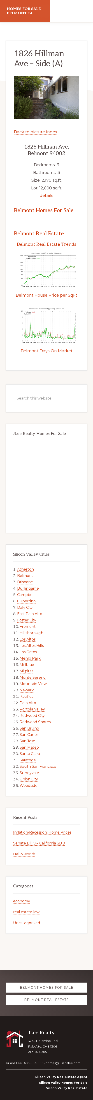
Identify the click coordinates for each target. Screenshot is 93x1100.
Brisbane (25, 582)
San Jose (27, 741)
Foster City (26, 620)
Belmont (25, 576)
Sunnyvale (29, 773)
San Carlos (29, 735)
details (46, 195)
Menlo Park (30, 658)
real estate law (26, 912)
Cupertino (26, 601)
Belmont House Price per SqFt (46, 295)
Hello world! (24, 854)
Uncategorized (26, 923)
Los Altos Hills (32, 645)
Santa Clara (30, 754)
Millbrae (27, 665)
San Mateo (29, 747)
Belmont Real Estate (39, 233)
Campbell (26, 595)
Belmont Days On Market (46, 350)
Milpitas (26, 671)
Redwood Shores (35, 722)
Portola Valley (32, 709)
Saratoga (28, 760)
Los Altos (27, 639)
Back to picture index (35, 131)
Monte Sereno (33, 677)
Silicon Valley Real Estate (66, 1088)
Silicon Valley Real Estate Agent (61, 1077)
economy (21, 901)
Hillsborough (31, 633)
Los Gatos (28, 652)
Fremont (28, 626)
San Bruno (29, 728)
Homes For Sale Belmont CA (24, 11)
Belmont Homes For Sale (44, 210)
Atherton (25, 569)
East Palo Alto (29, 614)
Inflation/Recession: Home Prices (42, 832)
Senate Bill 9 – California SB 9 (39, 843)
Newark (27, 690)
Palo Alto (28, 703)
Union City (29, 779)
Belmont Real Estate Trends (46, 244)
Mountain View (33, 684)
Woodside (28, 785)
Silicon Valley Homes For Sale (63, 1082)
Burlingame (28, 588)
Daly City (25, 607)
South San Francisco (38, 766)
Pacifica (26, 696)
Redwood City (32, 715)
